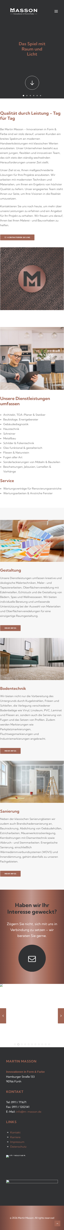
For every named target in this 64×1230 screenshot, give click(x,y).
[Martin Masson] (23, 11)
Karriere (15, 1137)
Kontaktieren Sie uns (19, 237)
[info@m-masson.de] (32, 958)
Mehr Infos (10, 628)
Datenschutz (18, 1146)
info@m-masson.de (28, 1111)
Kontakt (15, 1132)
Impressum (17, 1142)
